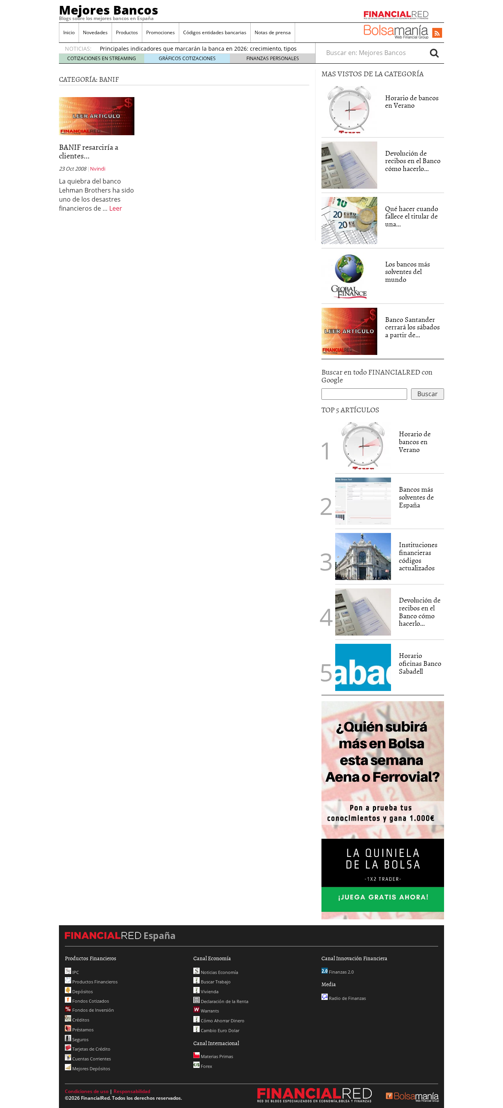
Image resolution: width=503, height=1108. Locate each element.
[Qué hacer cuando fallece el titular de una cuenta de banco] (349, 219)
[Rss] (437, 33)
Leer (115, 208)
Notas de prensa (273, 32)
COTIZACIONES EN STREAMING (101, 58)
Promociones (160, 32)
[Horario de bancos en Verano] (349, 109)
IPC (75, 972)
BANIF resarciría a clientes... (88, 151)
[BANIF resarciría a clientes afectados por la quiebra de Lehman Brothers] (96, 115)
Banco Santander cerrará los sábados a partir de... (412, 327)
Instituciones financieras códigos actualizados (418, 556)
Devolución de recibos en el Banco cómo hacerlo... (413, 161)
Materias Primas (216, 1056)
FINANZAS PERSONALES (272, 58)
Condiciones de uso (86, 1091)
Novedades (95, 32)
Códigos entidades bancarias (214, 32)
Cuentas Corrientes (91, 1059)
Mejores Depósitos (90, 1068)
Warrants (209, 1011)
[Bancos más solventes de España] (363, 501)
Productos (127, 32)
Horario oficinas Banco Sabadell (420, 663)
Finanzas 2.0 (341, 972)
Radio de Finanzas (347, 998)
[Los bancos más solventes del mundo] (349, 275)
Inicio (69, 32)
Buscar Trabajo (215, 982)
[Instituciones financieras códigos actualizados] (363, 556)
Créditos (80, 1020)
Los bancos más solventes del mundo (407, 272)
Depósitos (82, 991)
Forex (206, 1066)
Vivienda (209, 991)
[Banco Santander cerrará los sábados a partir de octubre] (349, 330)
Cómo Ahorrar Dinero (222, 1020)
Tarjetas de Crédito (90, 1049)
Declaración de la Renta (224, 1001)
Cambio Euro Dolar (219, 1030)
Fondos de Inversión (92, 1010)
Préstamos (82, 1030)
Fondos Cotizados (90, 1001)
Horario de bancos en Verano (412, 101)
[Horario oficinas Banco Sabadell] (363, 667)
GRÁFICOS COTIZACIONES (187, 58)
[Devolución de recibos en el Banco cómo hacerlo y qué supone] (349, 165)
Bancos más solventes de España (416, 497)
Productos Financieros (94, 982)
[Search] (434, 52)
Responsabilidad (132, 1091)
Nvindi (97, 168)
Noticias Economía (219, 972)
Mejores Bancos (108, 10)
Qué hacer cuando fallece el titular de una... (411, 216)
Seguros (79, 1039)
